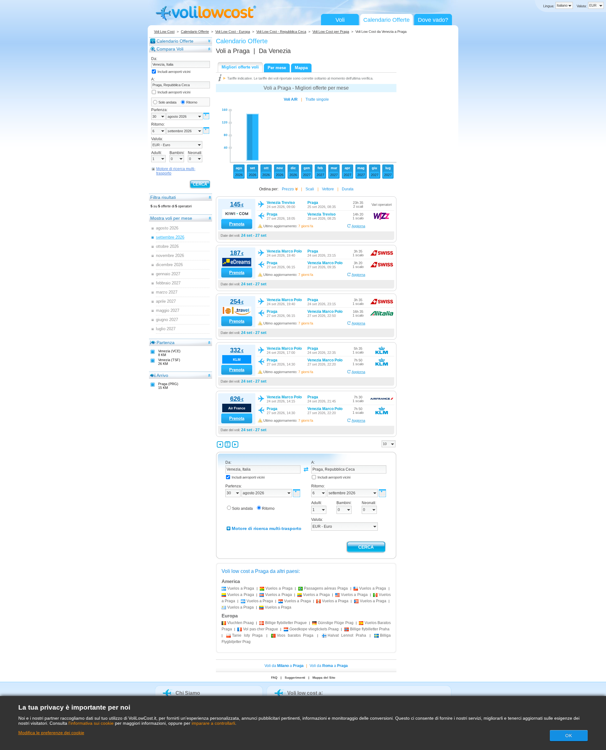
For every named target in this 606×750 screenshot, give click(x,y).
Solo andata (167, 102)
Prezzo (288, 189)
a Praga (240, 588)
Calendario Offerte (386, 20)
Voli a (233, 50)
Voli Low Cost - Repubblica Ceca (281, 31)
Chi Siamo (187, 693)
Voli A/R (291, 99)
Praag (240, 623)
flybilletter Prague (286, 623)
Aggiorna (358, 226)
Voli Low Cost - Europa (232, 31)
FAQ (274, 677)
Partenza (166, 342)
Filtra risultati (163, 197)
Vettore (328, 189)
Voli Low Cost (164, 31)
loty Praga (247, 635)
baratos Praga (295, 635)
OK (568, 735)
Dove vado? (433, 20)
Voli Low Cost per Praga (330, 31)
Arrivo (162, 375)
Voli (340, 20)
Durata (348, 189)
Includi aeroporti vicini (173, 72)
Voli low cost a (304, 693)
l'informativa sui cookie (91, 723)
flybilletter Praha (369, 629)
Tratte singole (317, 99)
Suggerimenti (295, 677)
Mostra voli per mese (171, 218)
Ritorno (191, 102)
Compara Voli (170, 48)
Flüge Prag (335, 623)
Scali (310, 189)
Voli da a (284, 666)
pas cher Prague (260, 629)
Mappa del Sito (323, 677)
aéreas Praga (326, 588)
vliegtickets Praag (314, 629)
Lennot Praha (347, 635)
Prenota (236, 224)
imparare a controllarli (213, 723)
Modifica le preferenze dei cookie (51, 732)
